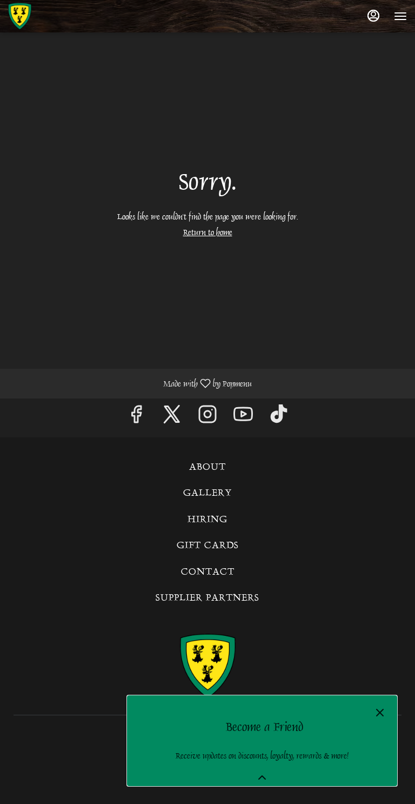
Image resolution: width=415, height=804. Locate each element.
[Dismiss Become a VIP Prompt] (380, 713)
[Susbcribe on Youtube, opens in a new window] (243, 417)
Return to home (207, 232)
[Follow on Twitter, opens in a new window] (172, 417)
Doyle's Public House (207, 666)
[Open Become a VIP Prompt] (262, 777)
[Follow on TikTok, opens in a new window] (279, 417)
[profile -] (373, 15)
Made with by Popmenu (130, 383)
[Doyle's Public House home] (56, 16)
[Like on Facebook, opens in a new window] (136, 417)
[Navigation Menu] (400, 16)
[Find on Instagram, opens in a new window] (207, 417)
